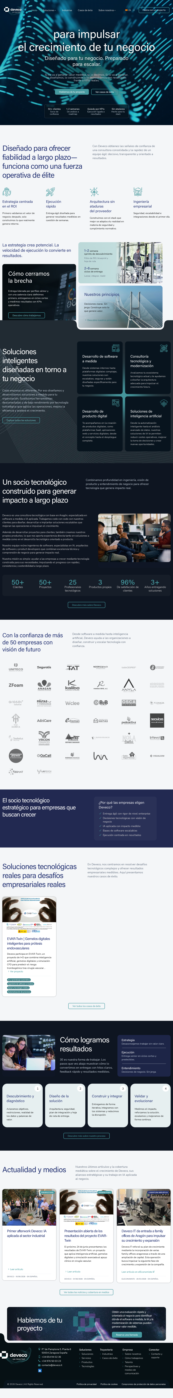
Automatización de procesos (19, 1005)
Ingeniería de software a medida (20, 997)
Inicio (34, 10)
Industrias (67, 10)
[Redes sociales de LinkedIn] (40, 1383)
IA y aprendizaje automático (19, 993)
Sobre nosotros (106, 10)
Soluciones (48, 10)
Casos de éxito (85, 10)
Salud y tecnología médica (18, 1001)
